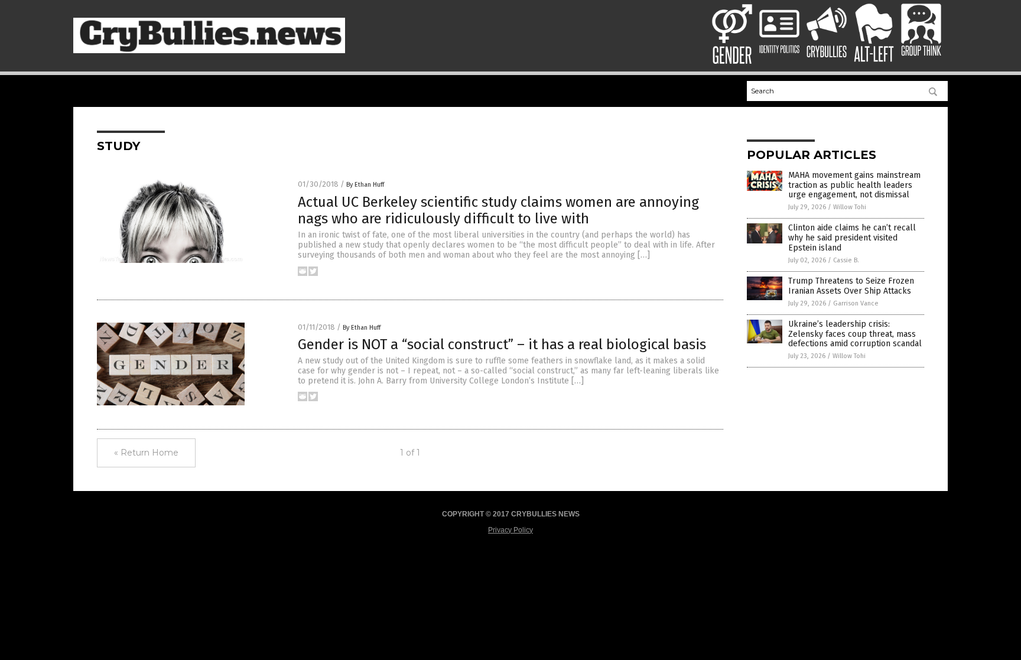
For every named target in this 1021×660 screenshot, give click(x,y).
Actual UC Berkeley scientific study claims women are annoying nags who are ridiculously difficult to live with (498, 210)
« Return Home (146, 452)
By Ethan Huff (365, 184)
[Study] (209, 51)
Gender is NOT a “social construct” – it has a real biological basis (502, 344)
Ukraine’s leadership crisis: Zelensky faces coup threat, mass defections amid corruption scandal (855, 334)
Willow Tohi (849, 207)
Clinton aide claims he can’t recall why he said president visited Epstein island (852, 238)
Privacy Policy (510, 530)
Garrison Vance (856, 303)
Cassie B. (846, 260)
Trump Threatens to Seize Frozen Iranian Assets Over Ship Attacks (851, 286)
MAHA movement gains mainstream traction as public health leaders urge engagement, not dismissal (854, 185)
